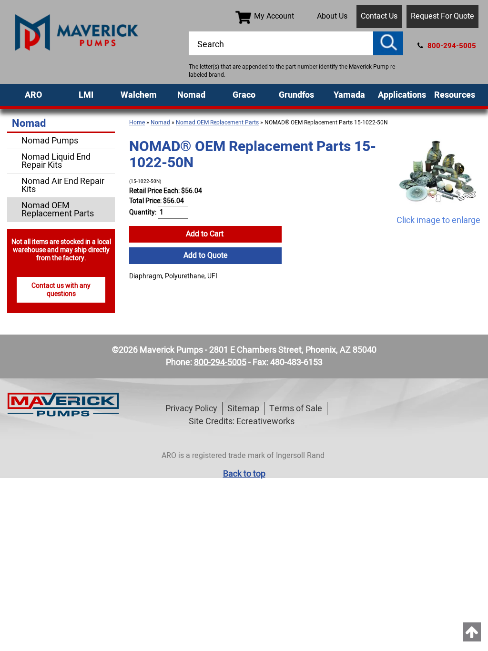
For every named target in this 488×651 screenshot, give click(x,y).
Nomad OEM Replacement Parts (217, 122)
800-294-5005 (451, 46)
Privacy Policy (191, 408)
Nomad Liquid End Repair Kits (56, 161)
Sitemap (243, 408)
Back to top (244, 474)
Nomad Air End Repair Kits (62, 185)
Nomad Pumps (49, 140)
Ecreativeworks (265, 421)
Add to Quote (205, 255)
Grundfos (296, 95)
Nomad (191, 95)
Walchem (139, 95)
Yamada (349, 95)
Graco (244, 95)
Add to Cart (205, 234)
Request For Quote (442, 16)
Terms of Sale (295, 408)
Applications (402, 95)
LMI (86, 95)
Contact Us (379, 16)
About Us (332, 16)
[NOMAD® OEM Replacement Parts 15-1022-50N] (438, 171)
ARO (33, 95)
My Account (274, 16)
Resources (454, 95)
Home (137, 122)
